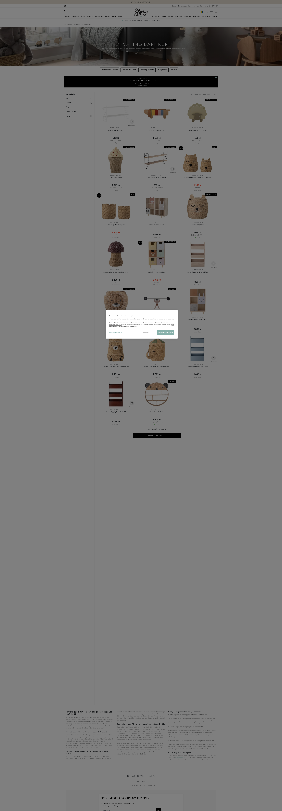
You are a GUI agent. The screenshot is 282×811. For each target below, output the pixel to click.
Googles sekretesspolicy (129, 326)
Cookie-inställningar (115, 332)
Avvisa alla (146, 332)
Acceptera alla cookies (165, 332)
